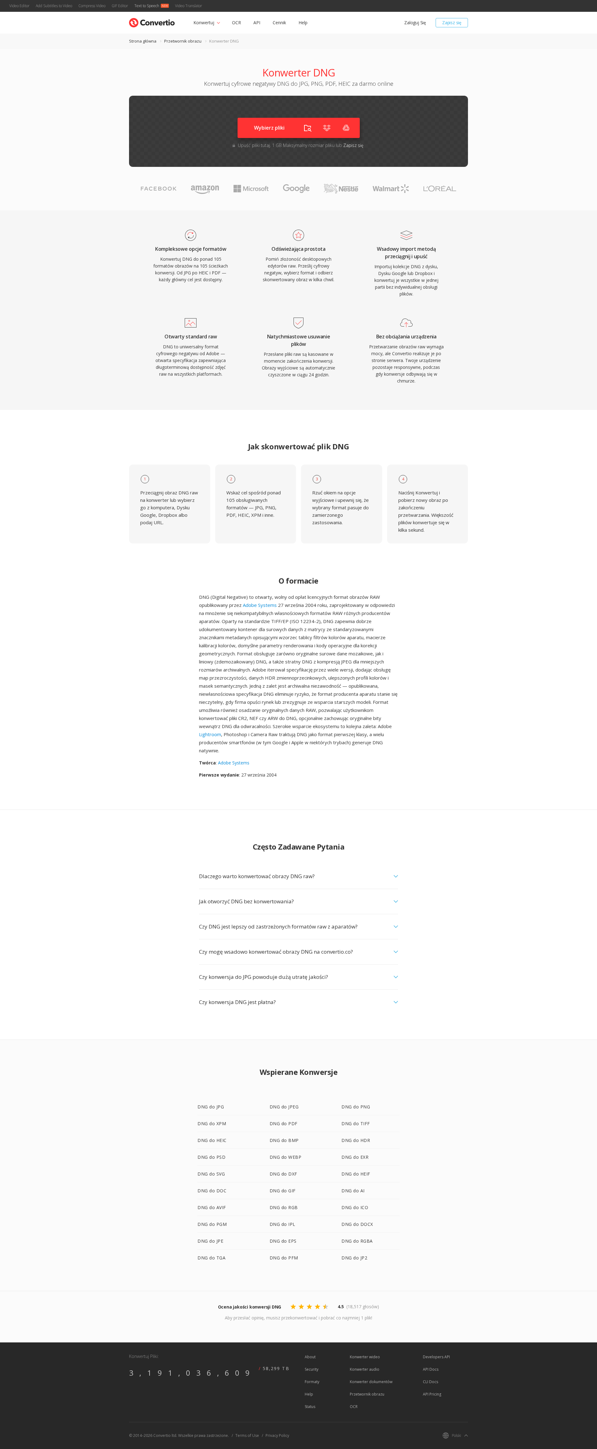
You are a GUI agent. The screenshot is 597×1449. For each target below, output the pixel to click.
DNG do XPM (211, 1123)
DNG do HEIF (355, 1174)
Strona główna (142, 41)
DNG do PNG (355, 1107)
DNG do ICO (354, 1207)
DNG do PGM (212, 1224)
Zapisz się (451, 22)
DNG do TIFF (355, 1123)
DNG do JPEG (284, 1107)
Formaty (312, 1381)
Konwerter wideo (365, 1357)
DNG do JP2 (354, 1258)
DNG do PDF (284, 1123)
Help (303, 22)
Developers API (436, 1357)
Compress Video (91, 5)
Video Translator (188, 5)
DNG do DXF (283, 1174)
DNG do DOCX (357, 1224)
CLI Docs (430, 1381)
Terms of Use (247, 1435)
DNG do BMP (284, 1140)
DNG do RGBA (357, 1241)
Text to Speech (146, 5)
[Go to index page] (152, 21)
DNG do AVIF (211, 1207)
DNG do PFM (284, 1258)
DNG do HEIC (212, 1140)
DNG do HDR (355, 1140)
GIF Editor (120, 5)
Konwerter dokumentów (371, 1381)
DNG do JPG (210, 1107)
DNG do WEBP (286, 1157)
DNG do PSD (211, 1157)
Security (311, 1369)
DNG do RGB (284, 1207)
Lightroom (210, 734)
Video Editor (19, 5)
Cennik (279, 22)
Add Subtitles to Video (54, 5)
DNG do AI (353, 1191)
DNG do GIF (283, 1191)
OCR (236, 22)
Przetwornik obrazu (182, 41)
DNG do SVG (211, 1174)
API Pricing (432, 1394)
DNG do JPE (210, 1241)
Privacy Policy (277, 1435)
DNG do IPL (282, 1224)
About (310, 1357)
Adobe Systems (260, 605)
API (256, 22)
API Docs (430, 1369)
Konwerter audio (364, 1369)
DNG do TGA (211, 1258)
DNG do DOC (211, 1191)
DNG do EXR (354, 1157)
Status (310, 1406)
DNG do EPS (283, 1241)
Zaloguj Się (415, 22)
